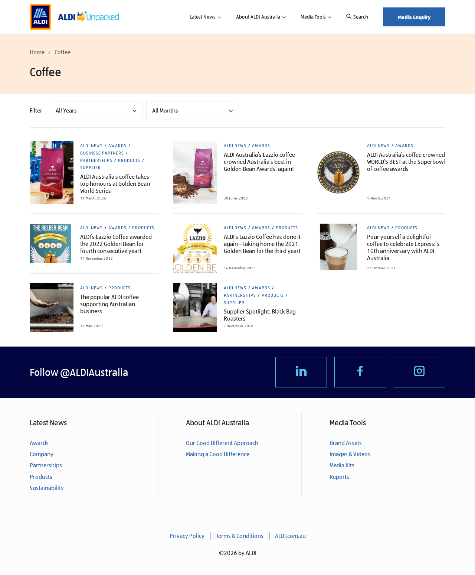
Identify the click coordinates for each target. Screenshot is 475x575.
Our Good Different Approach (222, 442)
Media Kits (342, 465)
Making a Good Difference (217, 454)
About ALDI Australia (258, 17)
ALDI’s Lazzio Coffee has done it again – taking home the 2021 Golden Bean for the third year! (262, 243)
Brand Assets (346, 442)
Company (41, 454)
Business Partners (102, 153)
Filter (36, 110)
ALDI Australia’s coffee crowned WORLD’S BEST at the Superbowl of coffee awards (406, 161)
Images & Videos (350, 454)
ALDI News (91, 145)
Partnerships (96, 160)
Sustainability (47, 487)
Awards (117, 145)
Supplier (90, 167)
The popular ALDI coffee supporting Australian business (109, 304)
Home (37, 52)
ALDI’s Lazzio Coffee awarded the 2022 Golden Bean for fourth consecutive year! (116, 243)
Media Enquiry (414, 17)
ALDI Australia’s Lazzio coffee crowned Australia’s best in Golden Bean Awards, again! (259, 161)
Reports (339, 476)
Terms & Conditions (239, 535)
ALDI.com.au (290, 535)
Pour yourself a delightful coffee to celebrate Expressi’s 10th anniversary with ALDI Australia (403, 247)
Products (129, 160)
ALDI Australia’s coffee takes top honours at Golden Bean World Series (115, 183)
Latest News (203, 17)
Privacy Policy (187, 535)
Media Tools (313, 17)
